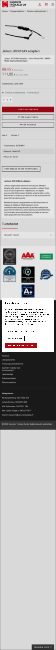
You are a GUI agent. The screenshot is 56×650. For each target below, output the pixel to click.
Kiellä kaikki (15, 338)
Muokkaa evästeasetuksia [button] (22, 331)
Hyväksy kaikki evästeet (21, 346)
